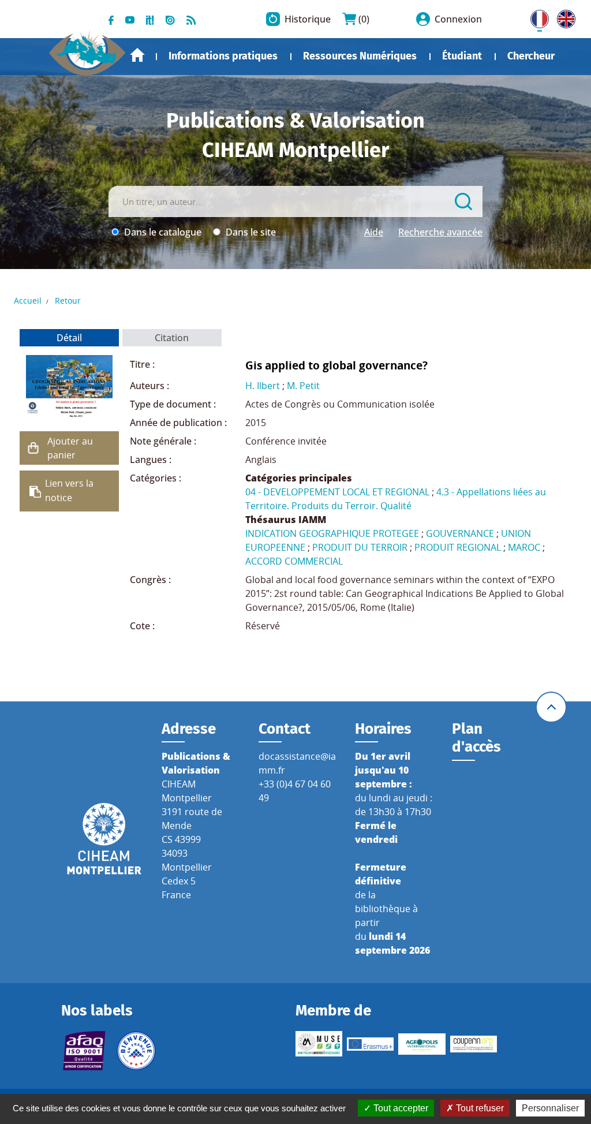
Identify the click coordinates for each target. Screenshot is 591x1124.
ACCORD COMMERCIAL (294, 561)
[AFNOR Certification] (84, 1050)
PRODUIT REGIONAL (457, 547)
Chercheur (531, 56)
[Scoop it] (150, 19)
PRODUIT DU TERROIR (359, 547)
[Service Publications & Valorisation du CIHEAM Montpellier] (87, 48)
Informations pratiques (223, 56)
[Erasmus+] (370, 1044)
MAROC (524, 547)
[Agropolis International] (421, 1044)
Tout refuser (479, 1108)
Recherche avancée (440, 232)
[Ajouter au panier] (33, 448)
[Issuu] (170, 19)
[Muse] (319, 1043)
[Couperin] (473, 1044)
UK (563, 16)
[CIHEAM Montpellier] (104, 837)
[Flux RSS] (191, 19)
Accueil (137, 55)
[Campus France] (136, 1050)
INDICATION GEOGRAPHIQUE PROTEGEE (332, 533)
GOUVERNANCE (460, 533)
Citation (172, 337)
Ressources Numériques (360, 56)
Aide (373, 232)
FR (535, 16)
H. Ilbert (262, 385)
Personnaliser (550, 1108)
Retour (68, 300)
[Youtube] (129, 19)
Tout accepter (399, 1108)
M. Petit (303, 385)
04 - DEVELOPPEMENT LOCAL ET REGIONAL (337, 492)
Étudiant (462, 56)
